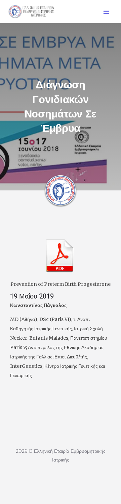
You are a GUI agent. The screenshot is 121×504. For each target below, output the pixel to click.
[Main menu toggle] (106, 11)
